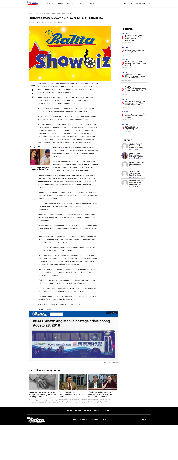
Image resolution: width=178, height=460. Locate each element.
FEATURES (80, 3)
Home (30, 13)
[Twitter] (32, 93)
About (74, 419)
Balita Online (36, 22)
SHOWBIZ (60, 3)
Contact (103, 419)
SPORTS (70, 3)
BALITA (49, 3)
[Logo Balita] (33, 3)
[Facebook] (32, 90)
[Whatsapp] (32, 97)
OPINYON (91, 3)
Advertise (95, 419)
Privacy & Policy (84, 419)
